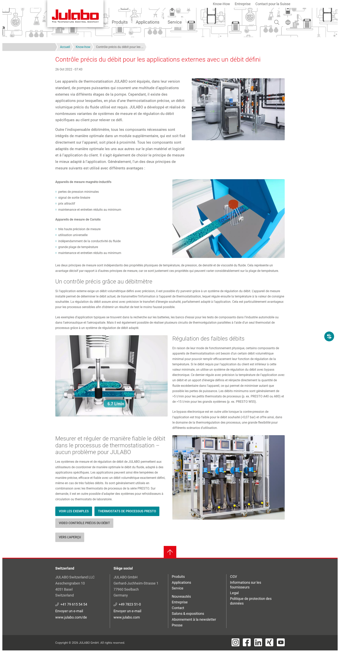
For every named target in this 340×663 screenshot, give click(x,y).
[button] (228, 218)
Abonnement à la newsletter (194, 619)
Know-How (221, 4)
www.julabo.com (127, 617)
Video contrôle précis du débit (84, 523)
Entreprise (243, 4)
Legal (234, 593)
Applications (147, 22)
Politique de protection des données (251, 601)
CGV (233, 576)
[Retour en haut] (170, 552)
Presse (177, 625)
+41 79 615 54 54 (73, 604)
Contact (178, 608)
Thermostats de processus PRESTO (127, 511)
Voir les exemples (74, 511)
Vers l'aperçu (70, 537)
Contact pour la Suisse (272, 4)
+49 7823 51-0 (130, 604)
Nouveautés (181, 596)
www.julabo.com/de (71, 617)
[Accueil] (75, 13)
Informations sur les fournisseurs (245, 584)
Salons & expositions (188, 613)
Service (175, 22)
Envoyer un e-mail (69, 611)
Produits (120, 22)
